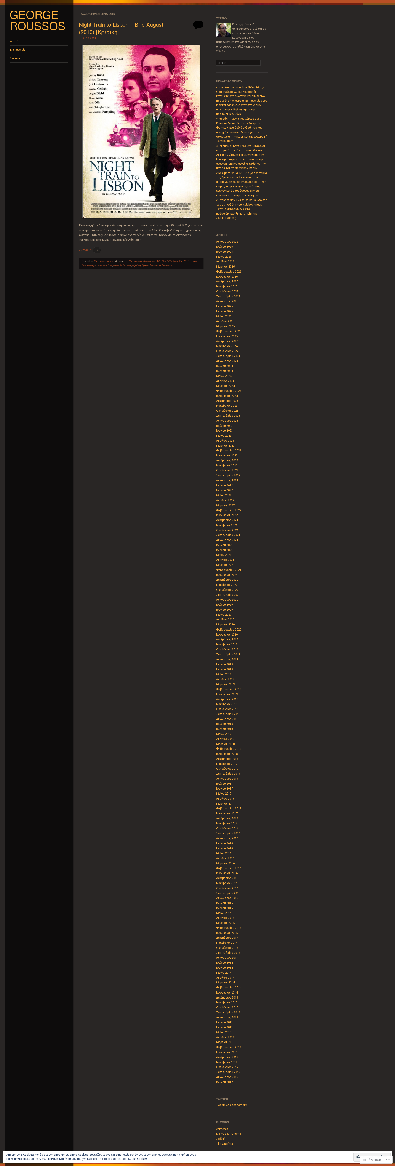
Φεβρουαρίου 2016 (228, 868)
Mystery (136, 265)
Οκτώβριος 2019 (227, 649)
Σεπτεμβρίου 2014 (228, 952)
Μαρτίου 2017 (225, 803)
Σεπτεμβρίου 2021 (228, 534)
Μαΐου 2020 (224, 614)
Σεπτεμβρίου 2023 (228, 415)
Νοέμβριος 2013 (227, 1002)
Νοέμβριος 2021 (227, 525)
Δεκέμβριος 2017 (227, 758)
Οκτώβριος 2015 (227, 888)
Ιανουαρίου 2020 (227, 634)
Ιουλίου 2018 (224, 723)
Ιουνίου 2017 (224, 788)
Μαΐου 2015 (224, 913)
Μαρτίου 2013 (225, 1042)
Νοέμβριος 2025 (227, 286)
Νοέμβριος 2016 (227, 823)
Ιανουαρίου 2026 (227, 276)
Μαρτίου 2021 (225, 564)
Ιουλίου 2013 (224, 1022)
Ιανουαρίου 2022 (227, 515)
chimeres (222, 1128)
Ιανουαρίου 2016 (227, 873)
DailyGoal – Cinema (228, 1133)
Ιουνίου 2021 (224, 550)
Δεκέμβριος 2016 (227, 818)
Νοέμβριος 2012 (227, 1062)
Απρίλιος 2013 (225, 1037)
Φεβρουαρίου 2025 (228, 331)
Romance (167, 265)
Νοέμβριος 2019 (227, 644)
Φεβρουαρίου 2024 (228, 390)
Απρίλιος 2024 (225, 380)
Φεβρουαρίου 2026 (228, 271)
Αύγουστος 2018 (227, 719)
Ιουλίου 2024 (224, 365)
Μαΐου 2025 (224, 316)
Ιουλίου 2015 (224, 902)
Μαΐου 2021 (224, 554)
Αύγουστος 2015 (227, 897)
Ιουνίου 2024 (224, 370)
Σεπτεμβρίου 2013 (228, 1012)
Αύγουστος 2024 (227, 361)
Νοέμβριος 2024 (227, 345)
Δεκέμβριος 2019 (227, 639)
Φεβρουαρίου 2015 (228, 927)
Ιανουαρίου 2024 (227, 395)
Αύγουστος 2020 (227, 599)
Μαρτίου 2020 (225, 624)
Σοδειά (220, 1138)
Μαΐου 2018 (224, 733)
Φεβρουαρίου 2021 (228, 569)
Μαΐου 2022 (224, 495)
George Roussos (37, 19)
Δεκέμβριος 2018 (227, 699)
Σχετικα (15, 58)
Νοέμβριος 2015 (227, 883)
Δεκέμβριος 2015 (227, 878)
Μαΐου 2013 (224, 1032)
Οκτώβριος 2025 (227, 291)
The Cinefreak (225, 1143)
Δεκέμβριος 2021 (227, 520)
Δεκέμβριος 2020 (227, 579)
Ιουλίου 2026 (224, 246)
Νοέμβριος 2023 (227, 405)
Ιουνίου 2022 (224, 490)
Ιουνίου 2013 (224, 1027)
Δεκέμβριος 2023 (227, 400)
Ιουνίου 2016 (224, 848)
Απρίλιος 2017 (225, 798)
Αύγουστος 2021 (227, 539)
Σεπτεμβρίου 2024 (228, 356)
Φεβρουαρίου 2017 (228, 808)
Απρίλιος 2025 (225, 321)
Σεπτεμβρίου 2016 (228, 833)
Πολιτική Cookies (136, 1158)
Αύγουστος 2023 (227, 420)
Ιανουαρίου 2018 (227, 753)
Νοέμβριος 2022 (227, 465)
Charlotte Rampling (172, 261)
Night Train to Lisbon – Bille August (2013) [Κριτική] (121, 27)
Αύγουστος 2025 (227, 301)
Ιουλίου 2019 (224, 664)
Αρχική (14, 41)
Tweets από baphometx (231, 1104)
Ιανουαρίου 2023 (227, 455)
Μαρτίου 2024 (225, 385)
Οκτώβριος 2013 (227, 1007)
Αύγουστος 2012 (227, 1077)
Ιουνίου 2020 (224, 609)
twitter (222, 1099)
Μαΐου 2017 (224, 793)
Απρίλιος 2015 (225, 917)
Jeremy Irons (93, 265)
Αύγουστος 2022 (227, 480)
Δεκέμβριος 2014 (227, 937)
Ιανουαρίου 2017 (227, 813)
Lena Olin (106, 265)
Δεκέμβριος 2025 (227, 281)
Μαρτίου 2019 (225, 684)
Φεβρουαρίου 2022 (228, 510)
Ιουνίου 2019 (224, 669)
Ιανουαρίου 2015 (227, 932)
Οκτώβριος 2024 (227, 351)
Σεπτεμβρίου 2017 (228, 773)
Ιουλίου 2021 (224, 544)
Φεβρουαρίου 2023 (228, 450)
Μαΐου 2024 (224, 375)
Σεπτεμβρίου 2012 (228, 1072)
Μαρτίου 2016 (225, 863)
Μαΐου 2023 (224, 435)
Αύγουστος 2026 (227, 241)
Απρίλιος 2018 (225, 738)
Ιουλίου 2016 (224, 843)
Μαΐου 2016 (224, 853)
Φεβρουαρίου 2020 (228, 629)
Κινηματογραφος (103, 261)
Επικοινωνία (17, 49)
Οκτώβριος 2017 (227, 768)
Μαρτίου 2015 (225, 922)
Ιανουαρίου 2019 (227, 694)
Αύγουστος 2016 (227, 838)
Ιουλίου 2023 (224, 425)
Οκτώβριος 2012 (227, 1066)
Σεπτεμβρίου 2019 (228, 654)
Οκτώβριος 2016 (227, 828)
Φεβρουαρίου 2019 (228, 689)
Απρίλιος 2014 (225, 977)
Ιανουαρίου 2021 (227, 574)
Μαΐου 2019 (224, 674)
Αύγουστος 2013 (227, 1017)
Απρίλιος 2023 (225, 440)
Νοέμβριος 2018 (227, 703)
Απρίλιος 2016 (225, 858)
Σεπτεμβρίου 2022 (228, 475)
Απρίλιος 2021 (225, 559)
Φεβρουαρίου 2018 (228, 748)
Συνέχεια (88, 249)
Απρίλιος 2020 (225, 619)
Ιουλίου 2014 (224, 962)
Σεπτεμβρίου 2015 (228, 893)
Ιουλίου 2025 (224, 306)
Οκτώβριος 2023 (227, 410)
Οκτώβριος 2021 (227, 530)
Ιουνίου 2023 (224, 430)
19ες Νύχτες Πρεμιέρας (142, 261)
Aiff (158, 261)
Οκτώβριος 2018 (227, 709)
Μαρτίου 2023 (225, 445)
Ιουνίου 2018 (224, 728)
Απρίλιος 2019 (225, 679)
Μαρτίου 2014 (225, 982)
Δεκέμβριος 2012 (227, 1057)
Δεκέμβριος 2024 (227, 341)
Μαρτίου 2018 (225, 743)
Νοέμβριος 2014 (227, 942)
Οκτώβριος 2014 (227, 947)
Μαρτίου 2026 (225, 266)
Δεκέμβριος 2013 (227, 997)
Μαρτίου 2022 (225, 505)
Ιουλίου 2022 (224, 485)
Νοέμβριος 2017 (227, 763)
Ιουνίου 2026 (224, 251)
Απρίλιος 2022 (225, 500)
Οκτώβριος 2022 (227, 470)
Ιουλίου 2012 (224, 1082)
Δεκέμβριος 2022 (227, 460)
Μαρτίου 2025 (225, 326)
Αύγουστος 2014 (227, 957)
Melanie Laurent (122, 265)
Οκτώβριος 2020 (227, 589)
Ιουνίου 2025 (224, 311)
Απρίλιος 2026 (225, 261)
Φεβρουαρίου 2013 (228, 1047)
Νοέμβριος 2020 (227, 584)
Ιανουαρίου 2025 (227, 336)
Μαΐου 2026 (224, 256)
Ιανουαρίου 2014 (227, 992)
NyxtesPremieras (151, 265)
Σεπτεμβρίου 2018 (228, 714)
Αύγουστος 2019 (227, 659)
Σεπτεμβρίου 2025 (228, 296)
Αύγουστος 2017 (227, 778)
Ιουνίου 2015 (224, 907)
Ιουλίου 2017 (224, 783)
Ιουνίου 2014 (224, 967)
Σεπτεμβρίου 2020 (228, 594)
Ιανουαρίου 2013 (227, 1052)
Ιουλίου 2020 (224, 604)
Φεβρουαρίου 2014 (228, 987)
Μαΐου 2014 (224, 972)
